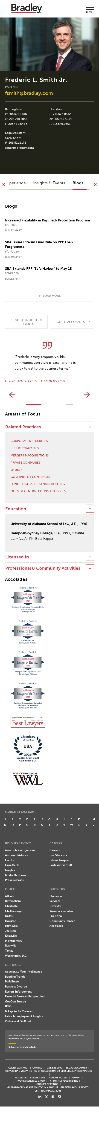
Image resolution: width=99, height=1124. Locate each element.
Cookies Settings (47, 1084)
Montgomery (13, 940)
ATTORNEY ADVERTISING (64, 1080)
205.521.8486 (18, 114)
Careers (55, 850)
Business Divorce (16, 986)
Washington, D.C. (16, 955)
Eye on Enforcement (18, 991)
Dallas (8, 916)
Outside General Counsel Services (38, 491)
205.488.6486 (17, 123)
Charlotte (11, 906)
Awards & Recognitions (20, 850)
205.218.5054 (18, 119)
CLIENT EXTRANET (18, 1067)
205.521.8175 (17, 142)
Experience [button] (15, 183)
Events (9, 860)
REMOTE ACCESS (58, 1077)
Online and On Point (18, 1021)
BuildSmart (12, 981)
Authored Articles (16, 855)
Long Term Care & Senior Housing (38, 484)
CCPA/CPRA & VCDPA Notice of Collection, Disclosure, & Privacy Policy (48, 1070)
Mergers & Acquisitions (30, 455)
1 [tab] (33, 404)
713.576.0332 (62, 114)
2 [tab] (69, 404)
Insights (10, 870)
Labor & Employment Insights (24, 1016)
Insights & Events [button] (49, 183)
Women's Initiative (62, 911)
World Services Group (31, 1080)
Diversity (55, 906)
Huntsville (11, 925)
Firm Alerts (12, 865)
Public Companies (25, 448)
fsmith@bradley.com (29, 93)
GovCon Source (15, 1001)
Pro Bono (56, 916)
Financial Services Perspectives (25, 996)
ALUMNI (76, 1077)
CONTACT (38, 1067)
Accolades (56, 925)
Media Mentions (15, 875)
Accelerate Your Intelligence (23, 971)
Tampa (9, 950)
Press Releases (14, 880)
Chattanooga (13, 911)
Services (55, 901)
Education (15, 508)
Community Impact (62, 921)
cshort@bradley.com (19, 147)
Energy (16, 469)
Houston (56, 109)
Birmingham (13, 109)
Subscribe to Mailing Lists (22, 1047)
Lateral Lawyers (59, 860)
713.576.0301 (61, 123)
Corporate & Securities (29, 441)
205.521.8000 (54, 1067)
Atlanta (9, 896)
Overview (56, 896)
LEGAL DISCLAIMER (76, 1067)
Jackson (10, 930)
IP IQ (8, 1006)
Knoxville (11, 935)
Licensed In (17, 557)
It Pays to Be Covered (19, 1011)
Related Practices (23, 427)
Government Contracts (30, 477)
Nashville (10, 945)
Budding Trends (15, 976)
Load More (52, 295)
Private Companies (25, 462)
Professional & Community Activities (42, 568)
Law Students (58, 855)
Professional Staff (61, 865)
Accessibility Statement (30, 1077)
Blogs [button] (78, 183)
